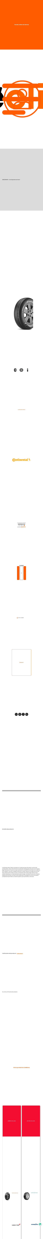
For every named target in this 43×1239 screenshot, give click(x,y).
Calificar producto (20, 953)
